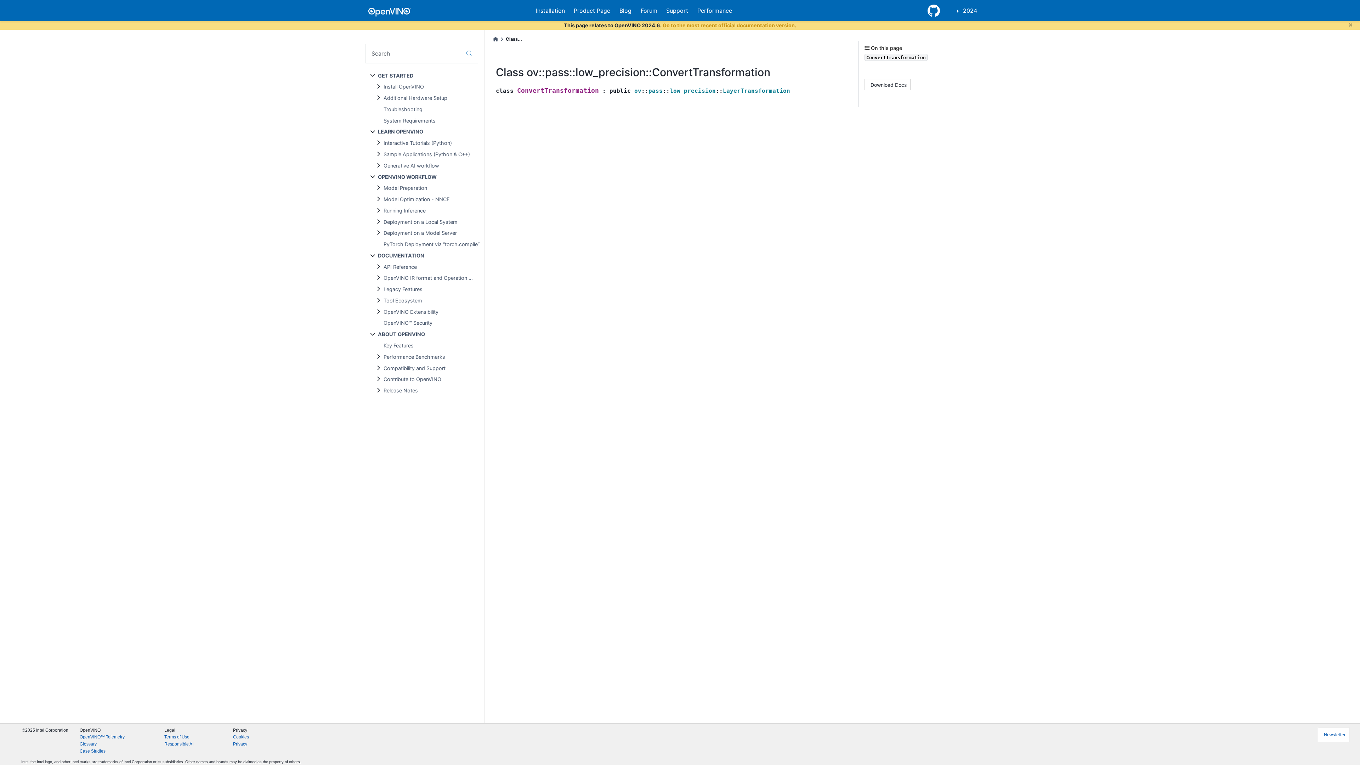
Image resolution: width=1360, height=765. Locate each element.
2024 (970, 10)
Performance (714, 10)
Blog (625, 10)
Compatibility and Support (415, 368)
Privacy (240, 744)
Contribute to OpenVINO (412, 379)
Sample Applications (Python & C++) (427, 154)
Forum (649, 10)
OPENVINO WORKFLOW (407, 177)
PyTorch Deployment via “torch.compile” (432, 244)
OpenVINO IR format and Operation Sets (431, 278)
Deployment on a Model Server (420, 233)
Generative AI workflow (411, 166)
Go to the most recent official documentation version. (729, 25)
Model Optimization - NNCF (416, 199)
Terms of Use (176, 737)
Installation (550, 10)
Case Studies (93, 751)
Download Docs (889, 85)
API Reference (400, 267)
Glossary (88, 744)
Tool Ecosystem (403, 301)
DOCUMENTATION (401, 256)
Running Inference (405, 211)
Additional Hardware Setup (415, 98)
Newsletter (1334, 734)
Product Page (592, 10)
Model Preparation (405, 188)
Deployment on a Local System (421, 222)
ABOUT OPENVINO (401, 334)
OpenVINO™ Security (408, 323)
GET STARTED (395, 76)
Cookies (241, 737)
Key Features (399, 345)
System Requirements (410, 121)
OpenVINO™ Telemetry (102, 737)
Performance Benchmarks (414, 357)
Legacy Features (403, 289)
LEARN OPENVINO (400, 132)
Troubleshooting (403, 109)
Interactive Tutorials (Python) (418, 143)
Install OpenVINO (404, 87)
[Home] (495, 39)
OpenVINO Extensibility (411, 312)
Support (677, 10)
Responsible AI (178, 744)
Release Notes (401, 390)
